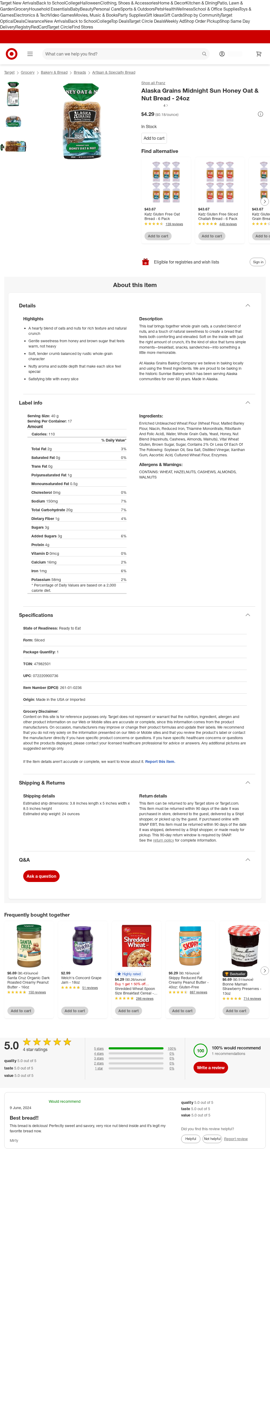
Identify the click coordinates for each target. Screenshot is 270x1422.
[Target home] (11, 54)
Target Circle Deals (147, 21)
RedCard (39, 27)
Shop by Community (202, 15)
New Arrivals (56, 21)
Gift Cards (173, 15)
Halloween (90, 3)
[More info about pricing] (260, 114)
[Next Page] (265, 201)
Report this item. (160, 761)
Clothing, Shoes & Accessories (129, 3)
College (72, 3)
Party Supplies (131, 15)
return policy (163, 840)
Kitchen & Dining (201, 3)
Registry (23, 27)
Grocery (21, 9)
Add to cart (154, 138)
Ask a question (41, 876)
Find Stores (82, 27)
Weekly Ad (174, 21)
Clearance (34, 21)
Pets (159, 9)
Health (169, 9)
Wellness (184, 9)
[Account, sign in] (232, 54)
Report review (236, 1139)
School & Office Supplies (216, 9)
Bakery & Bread (54, 72)
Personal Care (106, 9)
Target (9, 72)
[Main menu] (30, 54)
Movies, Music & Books (96, 15)
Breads (80, 72)
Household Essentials (49, 9)
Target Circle (60, 27)
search (205, 54)
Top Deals (120, 21)
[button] (155, 105)
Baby (75, 9)
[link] (155, 105)
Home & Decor (172, 3)
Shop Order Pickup (202, 21)
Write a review (211, 1067)
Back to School (50, 3)
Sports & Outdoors (137, 9)
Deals (19, 21)
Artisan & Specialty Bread (113, 72)
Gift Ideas (154, 15)
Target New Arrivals (18, 3)
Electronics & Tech (31, 15)
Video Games (61, 15)
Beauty (86, 9)
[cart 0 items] (259, 54)
